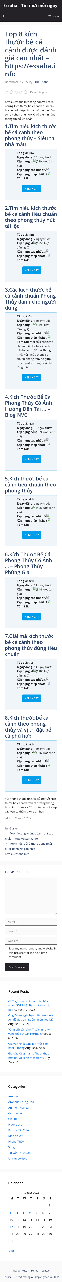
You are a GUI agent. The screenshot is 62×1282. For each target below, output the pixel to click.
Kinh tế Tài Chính (19, 1130)
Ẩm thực (13, 1096)
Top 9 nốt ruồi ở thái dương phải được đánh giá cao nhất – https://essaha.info (28, 849)
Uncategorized (17, 1158)
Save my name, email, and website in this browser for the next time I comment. (33, 952)
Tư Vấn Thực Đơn (19, 1153)
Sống (11, 1147)
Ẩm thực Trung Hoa (21, 1102)
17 (11, 1227)
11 (18, 1219)
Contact (45, 1270)
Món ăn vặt (15, 1136)
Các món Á (15, 1113)
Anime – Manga (18, 1107)
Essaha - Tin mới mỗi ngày (30, 5)
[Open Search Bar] (4, 16)
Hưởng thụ (15, 1124)
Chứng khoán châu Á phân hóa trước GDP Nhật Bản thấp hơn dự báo (29, 1005)
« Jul (11, 1251)
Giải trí (13, 828)
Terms (34, 1270)
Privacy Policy (19, 1270)
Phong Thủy (16, 1141)
